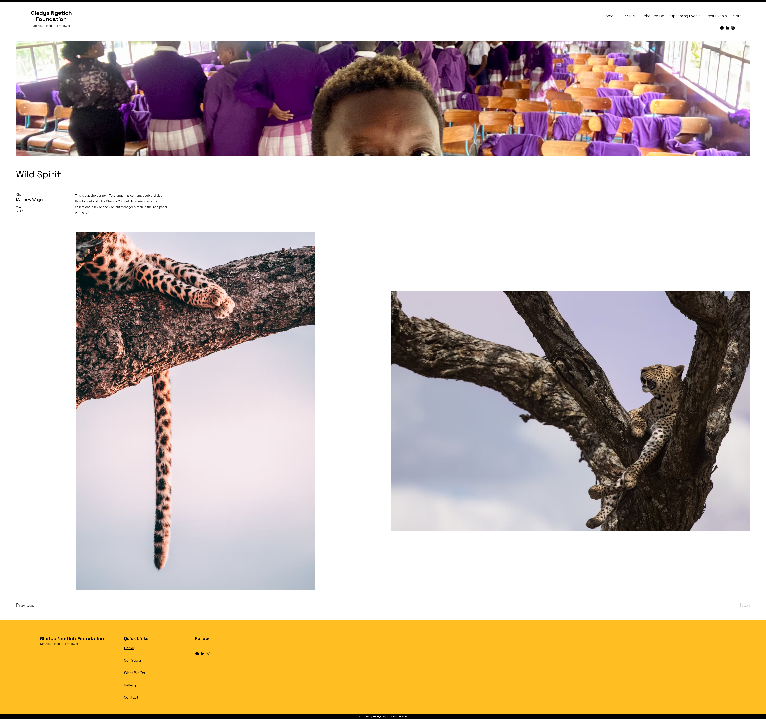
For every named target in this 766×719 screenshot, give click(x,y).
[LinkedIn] (727, 28)
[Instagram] (733, 28)
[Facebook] (722, 28)
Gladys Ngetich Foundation (51, 16)
